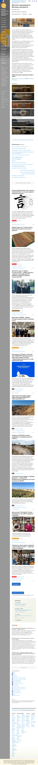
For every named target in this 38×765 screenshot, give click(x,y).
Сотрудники (3, 58)
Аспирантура (3, 24)
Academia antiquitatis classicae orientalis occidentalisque (21, 150)
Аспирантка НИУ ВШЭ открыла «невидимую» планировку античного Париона (22, 436)
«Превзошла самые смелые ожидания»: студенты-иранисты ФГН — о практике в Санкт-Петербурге (23, 546)
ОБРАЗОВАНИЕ (19, 713)
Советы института (4, 56)
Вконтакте (16, 78)
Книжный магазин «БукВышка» (28, 719)
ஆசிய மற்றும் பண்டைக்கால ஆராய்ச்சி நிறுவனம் (19, 168)
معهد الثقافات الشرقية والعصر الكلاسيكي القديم (27, 170)
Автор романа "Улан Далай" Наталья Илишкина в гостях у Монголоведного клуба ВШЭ (22, 513)
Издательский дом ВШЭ (28, 717)
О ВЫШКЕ (13, 713)
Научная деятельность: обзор (3, 38)
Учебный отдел (3, 29)
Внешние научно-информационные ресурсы (24, 731)
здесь (23, 761)
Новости (14, 625)
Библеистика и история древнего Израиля (19, 677)
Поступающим (3, 20)
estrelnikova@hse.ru (4, 80)
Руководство (3, 51)
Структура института (3, 54)
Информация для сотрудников (4, 63)
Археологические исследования (20, 121)
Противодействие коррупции (14, 735)
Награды (30, 14)
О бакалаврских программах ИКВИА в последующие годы (22, 139)
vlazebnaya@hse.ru (4, 74)
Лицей (18, 714)
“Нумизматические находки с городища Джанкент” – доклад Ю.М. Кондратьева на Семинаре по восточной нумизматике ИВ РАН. (23, 478)
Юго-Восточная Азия (16, 691)
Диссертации (24, 14)
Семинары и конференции (3, 41)
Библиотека (28, 714)
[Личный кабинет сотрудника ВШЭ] (34, 1)
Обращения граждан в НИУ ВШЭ (13, 729)
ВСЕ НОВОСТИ (24, 667)
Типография (28, 721)
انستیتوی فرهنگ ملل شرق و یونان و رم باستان (27, 172)
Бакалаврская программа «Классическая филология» (22, 104)
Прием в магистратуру (19, 724)
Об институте (3, 18)
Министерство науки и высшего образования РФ (33, 718)
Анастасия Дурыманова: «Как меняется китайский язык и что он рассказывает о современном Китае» (23, 629)
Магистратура (3, 22)
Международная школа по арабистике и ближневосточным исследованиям (21, 604)
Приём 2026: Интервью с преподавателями (19, 11)
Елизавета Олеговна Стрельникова (4, 79)
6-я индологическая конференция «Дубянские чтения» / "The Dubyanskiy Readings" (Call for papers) (23, 610)
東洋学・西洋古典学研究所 (16, 159)
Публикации (3, 60)
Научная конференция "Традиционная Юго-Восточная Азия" (23, 616)
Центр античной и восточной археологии (19, 688)
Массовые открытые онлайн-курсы (33, 725)
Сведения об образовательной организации (14, 745)
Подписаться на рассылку (18, 592)
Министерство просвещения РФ (33, 722)
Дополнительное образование (19, 727)
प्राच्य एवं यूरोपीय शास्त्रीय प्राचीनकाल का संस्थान (18, 166)
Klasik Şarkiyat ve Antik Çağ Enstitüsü (18, 175)
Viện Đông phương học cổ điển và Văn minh (19, 162)
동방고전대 (14, 160)
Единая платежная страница (13, 753)
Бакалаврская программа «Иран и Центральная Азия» (20, 112)
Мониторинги (23, 719)
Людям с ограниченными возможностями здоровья (14, 749)
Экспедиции (3, 43)
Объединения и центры (4, 46)
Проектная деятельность (3, 32)
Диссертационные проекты (4, 35)
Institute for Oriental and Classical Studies (19, 148)
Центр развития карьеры (18, 730)
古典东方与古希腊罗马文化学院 (17, 157)
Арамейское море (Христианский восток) (19, 687)
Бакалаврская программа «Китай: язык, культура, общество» (21, 88)
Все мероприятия (18, 620)
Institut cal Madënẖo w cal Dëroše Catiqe (19, 177)
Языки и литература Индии (17, 692)
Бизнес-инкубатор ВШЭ (18, 733)
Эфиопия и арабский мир (17, 689)
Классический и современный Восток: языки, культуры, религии (23, 130)
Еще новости (16, 584)
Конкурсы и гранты (23, 728)
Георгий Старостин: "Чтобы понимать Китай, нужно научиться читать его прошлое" (23, 639)
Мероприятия (17, 600)
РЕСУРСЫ (28, 713)
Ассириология (15, 676)
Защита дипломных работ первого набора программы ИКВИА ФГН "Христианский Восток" (21, 397)
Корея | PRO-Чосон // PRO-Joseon (18, 683)
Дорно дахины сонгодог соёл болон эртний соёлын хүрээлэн (22, 164)
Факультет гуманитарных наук (16, 710)
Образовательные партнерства (19, 736)
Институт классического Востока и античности (20, 146)
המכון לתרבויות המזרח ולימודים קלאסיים (28, 173)
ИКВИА (14, 672)
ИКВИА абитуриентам (16, 695)
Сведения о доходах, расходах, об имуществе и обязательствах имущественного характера (14, 740)
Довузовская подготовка (18, 717)
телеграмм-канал (22, 78)
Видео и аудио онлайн (15, 9)
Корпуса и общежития (13, 725)
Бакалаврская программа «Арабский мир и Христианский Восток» (22, 96)
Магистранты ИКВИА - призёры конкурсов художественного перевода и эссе (23, 319)
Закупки (13, 727)
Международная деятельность (4, 49)
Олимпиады (18, 718)
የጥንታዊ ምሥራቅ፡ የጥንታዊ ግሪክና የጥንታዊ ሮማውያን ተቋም (20, 154)
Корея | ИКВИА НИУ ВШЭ (17, 680)
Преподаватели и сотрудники (14, 723)
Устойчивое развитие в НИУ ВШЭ (13, 720)
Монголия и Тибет (15, 684)
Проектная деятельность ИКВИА (23, 183)
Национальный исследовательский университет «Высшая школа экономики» (23, 709)
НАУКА (23, 713)
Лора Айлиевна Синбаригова (3, 84)
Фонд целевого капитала (13, 732)
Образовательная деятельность (4, 27)
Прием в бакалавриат (18, 720)
